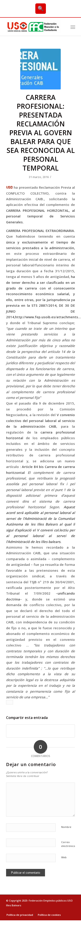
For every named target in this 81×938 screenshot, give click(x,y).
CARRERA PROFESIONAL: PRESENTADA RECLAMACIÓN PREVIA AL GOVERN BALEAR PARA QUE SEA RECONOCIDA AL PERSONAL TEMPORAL (41, 133)
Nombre (66, 827)
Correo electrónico (68, 844)
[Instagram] (71, 910)
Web (64, 857)
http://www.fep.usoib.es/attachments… (48, 317)
